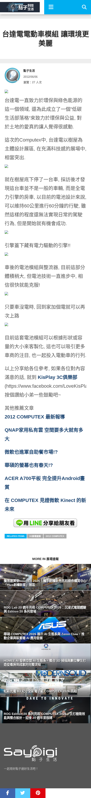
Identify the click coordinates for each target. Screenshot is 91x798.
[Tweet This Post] (22, 793)
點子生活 (29, 70)
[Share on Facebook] (7, 793)
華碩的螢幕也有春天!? (29, 465)
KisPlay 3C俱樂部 (57, 377)
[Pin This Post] (38, 793)
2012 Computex (55, 536)
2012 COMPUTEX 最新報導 (35, 417)
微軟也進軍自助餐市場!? (31, 452)
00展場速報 (35, 536)
